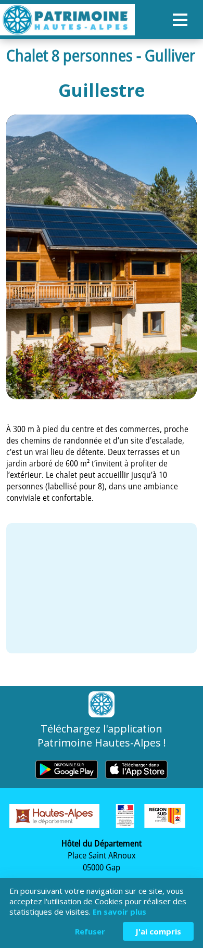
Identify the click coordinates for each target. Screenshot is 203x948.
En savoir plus (119, 911)
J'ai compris (158, 931)
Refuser (90, 931)
